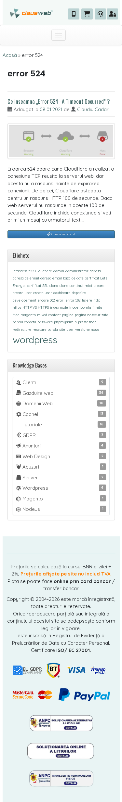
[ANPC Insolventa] (61, 778)
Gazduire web (62, 393)
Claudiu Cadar (93, 109)
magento (28, 315)
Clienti (62, 382)
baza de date (73, 278)
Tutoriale (62, 424)
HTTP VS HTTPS (35, 307)
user (70, 329)
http (96, 300)
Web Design (62, 456)
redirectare (22, 329)
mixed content (49, 315)
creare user (22, 293)
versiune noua (87, 329)
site (62, 329)
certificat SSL (37, 285)
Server (62, 477)
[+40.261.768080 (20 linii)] (73, 13)
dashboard (62, 293)
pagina (68, 315)
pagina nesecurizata (91, 315)
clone (64, 285)
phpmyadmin (65, 322)
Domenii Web (62, 403)
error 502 (73, 300)
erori (60, 300)
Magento (62, 499)
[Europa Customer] (61, 750)
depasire (79, 293)
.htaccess (20, 271)
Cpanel (62, 414)
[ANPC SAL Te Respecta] (61, 722)
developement (24, 300)
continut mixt (81, 285)
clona (53, 285)
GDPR (62, 435)
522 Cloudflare (40, 271)
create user (42, 293)
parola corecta (24, 322)
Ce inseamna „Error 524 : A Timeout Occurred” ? (58, 101)
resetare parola (45, 329)
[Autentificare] (112, 13)
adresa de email (26, 278)
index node (59, 307)
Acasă (10, 55)
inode (73, 307)
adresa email (51, 278)
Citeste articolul (62, 234)
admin (58, 271)
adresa (95, 271)
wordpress (35, 339)
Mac (16, 315)
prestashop (87, 322)
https (17, 307)
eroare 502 (46, 300)
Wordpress (62, 488)
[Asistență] (100, 13)
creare (99, 285)
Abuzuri (62, 467)
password (45, 322)
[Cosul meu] (87, 13)
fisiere (87, 300)
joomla (85, 307)
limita (97, 307)
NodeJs (62, 509)
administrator (76, 271)
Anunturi (62, 446)
